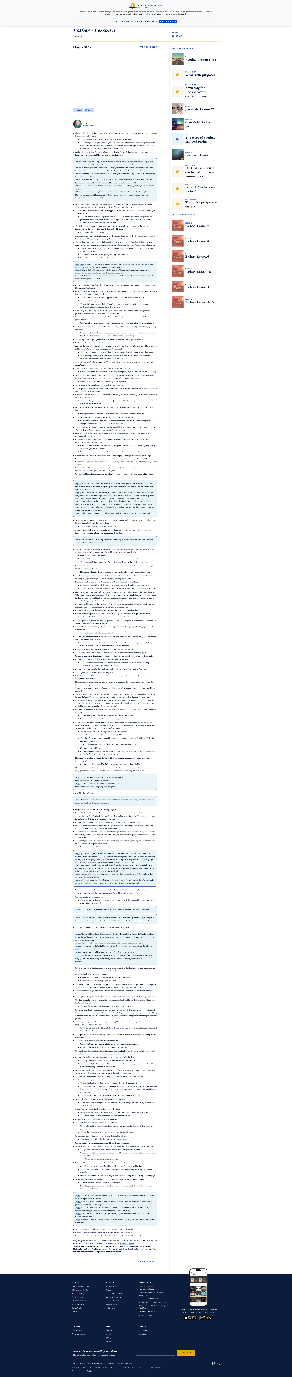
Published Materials (146, 1289)
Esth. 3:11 (78, 513)
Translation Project (146, 1315)
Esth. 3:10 (79, 507)
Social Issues (110, 1308)
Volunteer (142, 1334)
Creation (109, 1290)
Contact (144, 1326)
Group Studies (77, 1308)
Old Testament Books (80, 1290)
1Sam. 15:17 (79, 264)
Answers (110, 1282)
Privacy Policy (109, 1363)
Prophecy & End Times (114, 1294)
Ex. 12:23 (78, 934)
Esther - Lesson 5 (197, 287)
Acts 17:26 (79, 1207)
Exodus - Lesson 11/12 (200, 60)
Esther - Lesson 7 (197, 226)
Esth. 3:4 (78, 180)
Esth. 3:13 (79, 865)
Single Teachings (78, 1294)
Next (154, 47)
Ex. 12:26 (78, 952)
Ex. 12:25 (78, 946)
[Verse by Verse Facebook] (213, 1363)
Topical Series (77, 1297)
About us (109, 1330)
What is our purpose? (200, 75)
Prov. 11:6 (78, 783)
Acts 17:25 (79, 1201)
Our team (109, 1341)
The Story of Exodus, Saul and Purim (200, 140)
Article (188, 135)
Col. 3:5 (78, 800)
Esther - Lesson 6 (197, 256)
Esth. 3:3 (78, 174)
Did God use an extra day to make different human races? (200, 172)
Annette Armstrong (90, 125)
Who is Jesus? (111, 1286)
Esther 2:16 (118, 533)
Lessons (188, 57)
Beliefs (108, 1334)
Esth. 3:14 (79, 874)
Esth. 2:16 (79, 540)
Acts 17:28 (79, 1220)
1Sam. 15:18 (79, 270)
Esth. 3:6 (78, 192)
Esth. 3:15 (79, 880)
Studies (76, 1282)
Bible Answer (190, 72)
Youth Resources (78, 1304)
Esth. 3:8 (78, 492)
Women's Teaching (79, 1301)
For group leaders (78, 1334)
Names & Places (112, 1304)
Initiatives (145, 1282)
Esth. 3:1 (78, 162)
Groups (76, 1326)
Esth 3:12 (78, 974)
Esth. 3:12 (79, 853)
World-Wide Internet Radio (149, 1299)
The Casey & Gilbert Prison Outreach (152, 1302)
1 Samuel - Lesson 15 (199, 155)
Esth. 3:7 (78, 483)
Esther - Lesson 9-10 (199, 302)
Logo (190, 1317)
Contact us (143, 1330)
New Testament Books (80, 1286)
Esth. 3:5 (78, 186)
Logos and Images (78, 1363)
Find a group (77, 1330)
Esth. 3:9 (78, 501)
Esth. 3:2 (78, 168)
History (108, 1338)
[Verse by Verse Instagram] (218, 1363)
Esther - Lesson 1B (198, 272)
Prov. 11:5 (78, 777)
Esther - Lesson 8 (197, 241)
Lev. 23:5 (78, 910)
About (109, 1326)
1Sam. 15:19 (79, 275)
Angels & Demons (112, 1301)
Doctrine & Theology (113, 1297)
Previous (145, 47)
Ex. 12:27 (78, 955)
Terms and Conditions (124, 1363)
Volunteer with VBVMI (147, 1312)
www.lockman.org (127, 1243)
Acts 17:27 (79, 1213)
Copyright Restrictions (95, 1363)
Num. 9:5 (78, 918)
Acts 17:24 (79, 1195)
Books (74, 1312)
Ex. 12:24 (78, 943)
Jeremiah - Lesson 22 (199, 109)
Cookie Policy (154, 12)
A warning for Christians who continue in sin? (196, 92)
